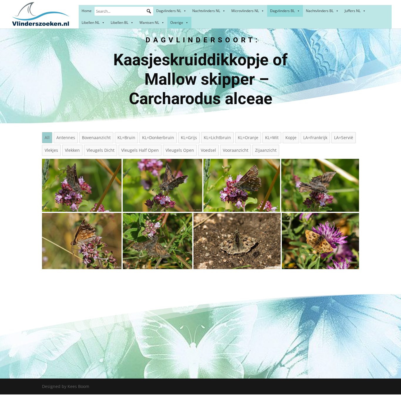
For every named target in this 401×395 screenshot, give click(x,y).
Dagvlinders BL (282, 10)
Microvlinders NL (245, 10)
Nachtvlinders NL (206, 10)
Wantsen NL (149, 22)
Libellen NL (91, 22)
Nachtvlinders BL (319, 10)
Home (87, 10)
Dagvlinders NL (168, 10)
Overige (176, 22)
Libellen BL (119, 22)
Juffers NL (352, 10)
